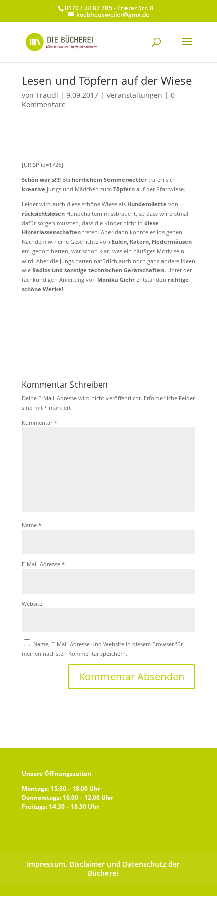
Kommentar (39, 422)
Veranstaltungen (134, 95)
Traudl (47, 95)
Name (31, 525)
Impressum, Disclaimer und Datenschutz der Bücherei (103, 868)
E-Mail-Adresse (43, 564)
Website (32, 603)
